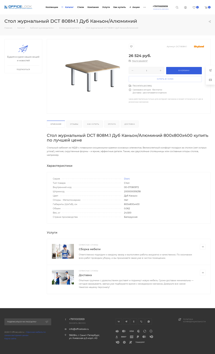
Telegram (126, 321)
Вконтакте (119, 321)
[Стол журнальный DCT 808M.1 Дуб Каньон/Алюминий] (92, 75)
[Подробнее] (202, 247)
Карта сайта (10, 338)
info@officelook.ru (79, 329)
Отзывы (74, 124)
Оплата (112, 124)
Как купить (93, 124)
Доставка (129, 124)
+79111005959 (160, 6)
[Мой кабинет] (185, 8)
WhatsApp (149, 321)
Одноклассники (134, 321)
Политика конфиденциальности (194, 320)
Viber (141, 321)
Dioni (127, 178)
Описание (55, 124)
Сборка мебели (89, 249)
